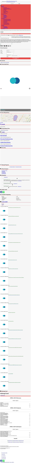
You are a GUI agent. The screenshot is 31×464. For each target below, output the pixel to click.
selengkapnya (20, 178)
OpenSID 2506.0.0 (6, 462)
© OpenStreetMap (26, 121)
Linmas (4, 12)
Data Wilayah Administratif (7, 19)
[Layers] (29, 115)
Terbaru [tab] (3, 203)
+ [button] (1, 115)
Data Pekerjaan (5, 21)
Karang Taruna (5, 11)
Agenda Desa (3, 455)
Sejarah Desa (5, 7)
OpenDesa (2, 462)
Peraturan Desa (4, 172)
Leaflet (23, 121)
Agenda (3, 124)
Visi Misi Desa (5, 13)
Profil (2, 6)
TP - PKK (5, 10)
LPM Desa (5, 9)
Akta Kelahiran (5, 27)
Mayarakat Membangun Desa (6, 138)
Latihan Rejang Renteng (5, 142)
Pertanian (5, 14)
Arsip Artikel (5, 201)
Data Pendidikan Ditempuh (7, 20)
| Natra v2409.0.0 (11, 462)
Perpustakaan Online (4, 170)
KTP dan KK (5, 26)
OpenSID (29, 121)
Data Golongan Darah (6, 23)
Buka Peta (1, 122)
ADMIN (1, 62)
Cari (19, 3)
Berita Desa (21, 35)
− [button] (1, 116)
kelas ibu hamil (3, 135)
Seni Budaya (5, 17)
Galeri (3, 131)
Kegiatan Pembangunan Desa (6, 145)
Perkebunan (5, 15)
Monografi (3, 18)
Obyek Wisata (5, 16)
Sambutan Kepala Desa (7, 8)
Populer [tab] (3, 204)
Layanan (3, 25)
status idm (3, 28)
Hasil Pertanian (4, 173)
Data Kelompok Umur (6, 24)
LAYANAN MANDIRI (6, 62)
